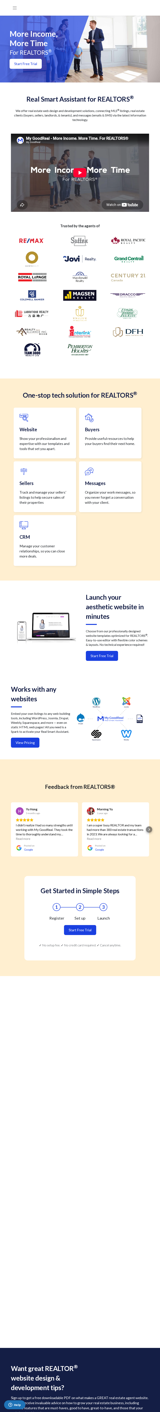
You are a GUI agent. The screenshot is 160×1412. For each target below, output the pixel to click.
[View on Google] (20, 811)
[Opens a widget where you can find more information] (14, 1405)
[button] (11, 829)
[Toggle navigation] (15, 8)
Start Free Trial (25, 64)
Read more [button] (23, 838)
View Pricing (25, 742)
